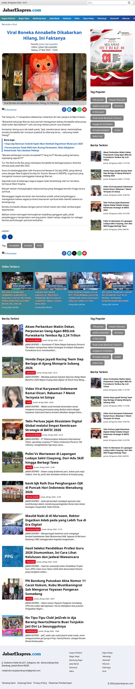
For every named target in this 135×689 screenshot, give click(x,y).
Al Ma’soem (98, 112)
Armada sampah (101, 130)
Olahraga (106, 667)
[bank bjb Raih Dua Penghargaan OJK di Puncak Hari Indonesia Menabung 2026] (12, 491)
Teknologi (101, 18)
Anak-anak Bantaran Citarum (107, 118)
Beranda (6, 24)
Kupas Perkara (8, 18)
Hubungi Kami (24, 682)
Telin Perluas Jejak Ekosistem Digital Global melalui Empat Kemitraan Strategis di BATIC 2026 (116, 206)
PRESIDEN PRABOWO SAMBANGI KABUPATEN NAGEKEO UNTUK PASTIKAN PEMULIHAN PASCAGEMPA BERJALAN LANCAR (16, 298)
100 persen (98, 99)
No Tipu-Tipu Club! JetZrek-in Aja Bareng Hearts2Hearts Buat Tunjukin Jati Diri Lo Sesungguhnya (54, 621)
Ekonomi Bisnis (33, 340)
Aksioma (118, 105)
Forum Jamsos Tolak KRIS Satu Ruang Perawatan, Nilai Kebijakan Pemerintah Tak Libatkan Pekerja (39, 149)
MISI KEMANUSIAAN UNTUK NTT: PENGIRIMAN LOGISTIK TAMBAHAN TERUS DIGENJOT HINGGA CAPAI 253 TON (83, 296)
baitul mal (97, 136)
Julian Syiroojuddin (48, 44)
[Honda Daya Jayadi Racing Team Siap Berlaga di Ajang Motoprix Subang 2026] (96, 174)
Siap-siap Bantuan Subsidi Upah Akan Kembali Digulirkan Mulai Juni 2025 (44, 143)
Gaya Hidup (88, 18)
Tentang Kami (9, 682)
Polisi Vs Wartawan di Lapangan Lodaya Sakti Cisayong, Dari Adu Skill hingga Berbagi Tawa (117, 223)
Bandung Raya (39, 18)
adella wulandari (101, 105)
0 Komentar (10, 109)
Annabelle (14, 245)
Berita (29, 467)
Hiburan (126, 18)
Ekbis (77, 18)
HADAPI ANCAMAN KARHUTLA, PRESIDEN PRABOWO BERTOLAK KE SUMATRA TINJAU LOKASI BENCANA (48, 298)
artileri (117, 130)
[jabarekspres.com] (22, 10)
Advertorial (32, 631)
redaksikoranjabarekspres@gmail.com (21, 670)
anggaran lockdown (103, 124)
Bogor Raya (24, 18)
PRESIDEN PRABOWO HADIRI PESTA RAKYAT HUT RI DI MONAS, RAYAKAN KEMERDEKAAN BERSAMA (117, 296)
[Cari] (129, 3)
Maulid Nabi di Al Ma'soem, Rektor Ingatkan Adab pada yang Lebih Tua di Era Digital (55, 520)
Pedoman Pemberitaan (60, 682)
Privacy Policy (40, 682)
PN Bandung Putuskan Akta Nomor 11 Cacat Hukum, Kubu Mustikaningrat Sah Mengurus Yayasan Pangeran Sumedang (55, 587)
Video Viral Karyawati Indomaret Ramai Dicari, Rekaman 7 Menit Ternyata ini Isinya (118, 189)
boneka (28, 245)
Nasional (67, 18)
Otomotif (114, 18)
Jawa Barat (54, 18)
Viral (14, 24)
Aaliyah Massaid (117, 99)
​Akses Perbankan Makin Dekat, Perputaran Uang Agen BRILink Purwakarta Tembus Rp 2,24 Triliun (117, 156)
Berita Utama (32, 497)
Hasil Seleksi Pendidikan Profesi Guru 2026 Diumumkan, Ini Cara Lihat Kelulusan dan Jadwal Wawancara (54, 552)
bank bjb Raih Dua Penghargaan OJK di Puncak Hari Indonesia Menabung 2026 (54, 487)
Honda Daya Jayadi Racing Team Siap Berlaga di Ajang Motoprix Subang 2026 (117, 173)
